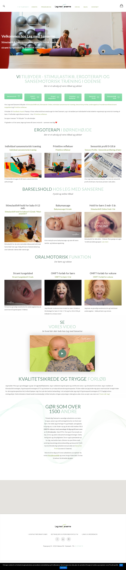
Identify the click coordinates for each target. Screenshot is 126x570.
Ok (121, 565)
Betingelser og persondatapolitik (64, 534)
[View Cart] (121, 4)
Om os (77, 7)
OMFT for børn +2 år (63, 277)
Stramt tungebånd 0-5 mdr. (23, 277)
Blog (86, 7)
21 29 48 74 (79, 546)
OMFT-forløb (33, 97)
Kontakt (95, 7)
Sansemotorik (11, 96)
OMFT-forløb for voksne (103, 277)
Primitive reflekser (40, 114)
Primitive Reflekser (72, 97)
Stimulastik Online (46, 104)
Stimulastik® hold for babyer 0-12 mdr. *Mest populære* (23, 213)
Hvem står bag (104, 394)
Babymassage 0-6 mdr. (63, 209)
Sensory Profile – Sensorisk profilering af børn (103, 150)
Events (34, 7)
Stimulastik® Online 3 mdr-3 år (103, 209)
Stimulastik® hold (111, 97)
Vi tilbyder (23, 7)
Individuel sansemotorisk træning (64, 104)
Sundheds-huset (18, 111)
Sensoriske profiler (82, 104)
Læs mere (105, 242)
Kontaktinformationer (38, 534)
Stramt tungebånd (52, 97)
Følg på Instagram (64, 476)
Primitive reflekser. (20, 107)
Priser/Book (46, 7)
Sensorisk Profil (92, 97)
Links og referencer (89, 534)
